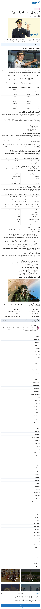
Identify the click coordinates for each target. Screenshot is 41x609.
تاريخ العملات (36, 428)
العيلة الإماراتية (36, 400)
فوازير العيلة (37, 480)
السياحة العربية (36, 388)
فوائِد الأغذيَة (37, 477)
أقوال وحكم (37, 351)
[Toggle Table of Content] (37, 45)
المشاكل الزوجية (36, 422)
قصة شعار (37, 483)
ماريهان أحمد (31, 325)
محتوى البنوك (36, 510)
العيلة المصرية (36, 409)
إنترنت (38, 357)
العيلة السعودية (36, 403)
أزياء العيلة (37, 345)
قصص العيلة (37, 486)
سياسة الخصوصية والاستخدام (17, 607)
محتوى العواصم (36, 535)
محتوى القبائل (36, 538)
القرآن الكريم (36, 412)
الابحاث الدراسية (36, 376)
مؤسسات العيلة (36, 498)
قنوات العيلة (37, 489)
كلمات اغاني (37, 495)
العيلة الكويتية (36, 406)
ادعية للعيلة (37, 363)
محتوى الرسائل (36, 520)
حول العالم (37, 443)
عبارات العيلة (36, 464)
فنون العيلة (37, 474)
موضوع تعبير (37, 563)
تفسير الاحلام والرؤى (35, 437)
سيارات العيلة (36, 458)
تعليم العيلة (37, 434)
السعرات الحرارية (36, 382)
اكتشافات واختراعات (35, 369)
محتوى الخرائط (36, 514)
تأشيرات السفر (36, 425)
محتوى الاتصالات (36, 507)
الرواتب (23, 16)
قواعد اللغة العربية (36, 492)
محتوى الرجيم (36, 517)
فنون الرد (37, 471)
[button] (1, 593)
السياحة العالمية (36, 385)
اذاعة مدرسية (36, 366)
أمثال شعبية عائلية (36, 354)
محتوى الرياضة (36, 523)
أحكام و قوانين (36, 339)
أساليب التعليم (36, 348)
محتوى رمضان (36, 541)
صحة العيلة (37, 461)
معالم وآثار (37, 550)
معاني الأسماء (36, 553)
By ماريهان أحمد (35, 16)
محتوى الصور (36, 529)
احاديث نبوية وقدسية (35, 360)
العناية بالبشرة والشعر (35, 394)
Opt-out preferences (25, 607)
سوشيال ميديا (36, 455)
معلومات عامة (36, 556)
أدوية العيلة (37, 342)
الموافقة (20, 605)
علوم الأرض (37, 468)
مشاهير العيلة (36, 544)
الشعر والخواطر (36, 391)
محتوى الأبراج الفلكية (35, 501)
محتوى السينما (36, 526)
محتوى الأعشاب (36, 504)
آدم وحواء (37, 336)
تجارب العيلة (37, 431)
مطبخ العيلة (37, 547)
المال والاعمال (36, 415)
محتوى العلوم (36, 532)
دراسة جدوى (37, 449)
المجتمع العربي (36, 418)
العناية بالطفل (36, 397)
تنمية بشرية (37, 440)
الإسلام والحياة (36, 372)
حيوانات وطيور (36, 446)
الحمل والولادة (36, 379)
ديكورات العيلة (36, 452)
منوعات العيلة (36, 560)
